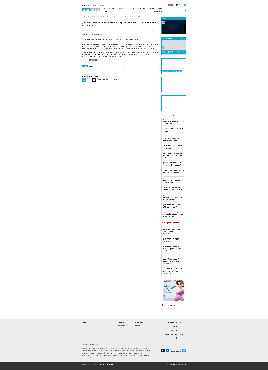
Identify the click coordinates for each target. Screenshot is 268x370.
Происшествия (97, 16)
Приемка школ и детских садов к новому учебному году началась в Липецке (173, 130)
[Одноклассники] (92, 60)
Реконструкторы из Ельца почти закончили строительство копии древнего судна (173, 146)
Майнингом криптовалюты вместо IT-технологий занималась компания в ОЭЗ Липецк (173, 138)
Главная (84, 16)
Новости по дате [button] (168, 305)
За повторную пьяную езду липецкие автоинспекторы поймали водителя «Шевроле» (172, 259)
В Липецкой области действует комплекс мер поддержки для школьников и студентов (172, 270)
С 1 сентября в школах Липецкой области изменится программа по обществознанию (173, 214)
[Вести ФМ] (173, 338)
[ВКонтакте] (90, 60)
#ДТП (113, 69)
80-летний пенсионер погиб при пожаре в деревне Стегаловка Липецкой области (172, 248)
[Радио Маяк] (173, 330)
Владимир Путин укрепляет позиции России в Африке (171, 238)
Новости (90, 16)
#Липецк (84, 69)
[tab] (85, 66)
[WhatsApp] (97, 60)
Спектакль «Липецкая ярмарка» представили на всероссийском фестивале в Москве (172, 197)
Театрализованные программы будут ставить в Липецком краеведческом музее (172, 206)
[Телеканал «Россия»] (173, 322)
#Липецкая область (93, 69)
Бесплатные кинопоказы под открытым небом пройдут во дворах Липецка (172, 180)
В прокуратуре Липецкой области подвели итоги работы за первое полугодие (173, 155)
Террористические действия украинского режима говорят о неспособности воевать (172, 189)
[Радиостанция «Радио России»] (174, 334)
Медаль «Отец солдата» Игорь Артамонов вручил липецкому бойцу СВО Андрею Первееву (172, 163)
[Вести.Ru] (173, 326)
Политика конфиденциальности (105, 364)
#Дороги (108, 69)
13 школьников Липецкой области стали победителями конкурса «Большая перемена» (173, 172)
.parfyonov (181, 366)
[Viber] (96, 60)
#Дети (102, 69)
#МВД (118, 69)
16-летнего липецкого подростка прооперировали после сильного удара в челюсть (173, 229)
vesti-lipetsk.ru (86, 357)
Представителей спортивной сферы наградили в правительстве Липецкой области (173, 121)
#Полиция (125, 69)
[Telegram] (94, 60)
